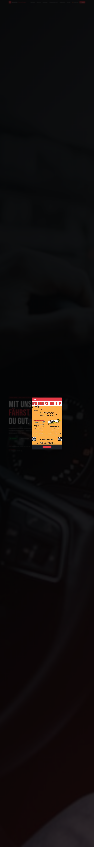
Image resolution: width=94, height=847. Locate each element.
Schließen (47, 447)
